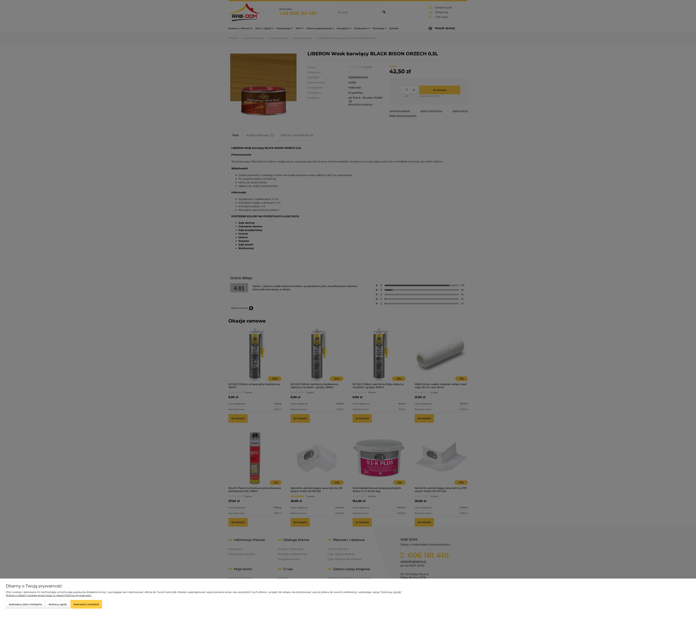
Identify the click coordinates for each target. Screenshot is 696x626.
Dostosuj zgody (58, 604)
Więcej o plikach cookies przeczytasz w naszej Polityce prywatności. (49, 595)
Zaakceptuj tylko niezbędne (25, 604)
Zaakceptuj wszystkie (86, 604)
